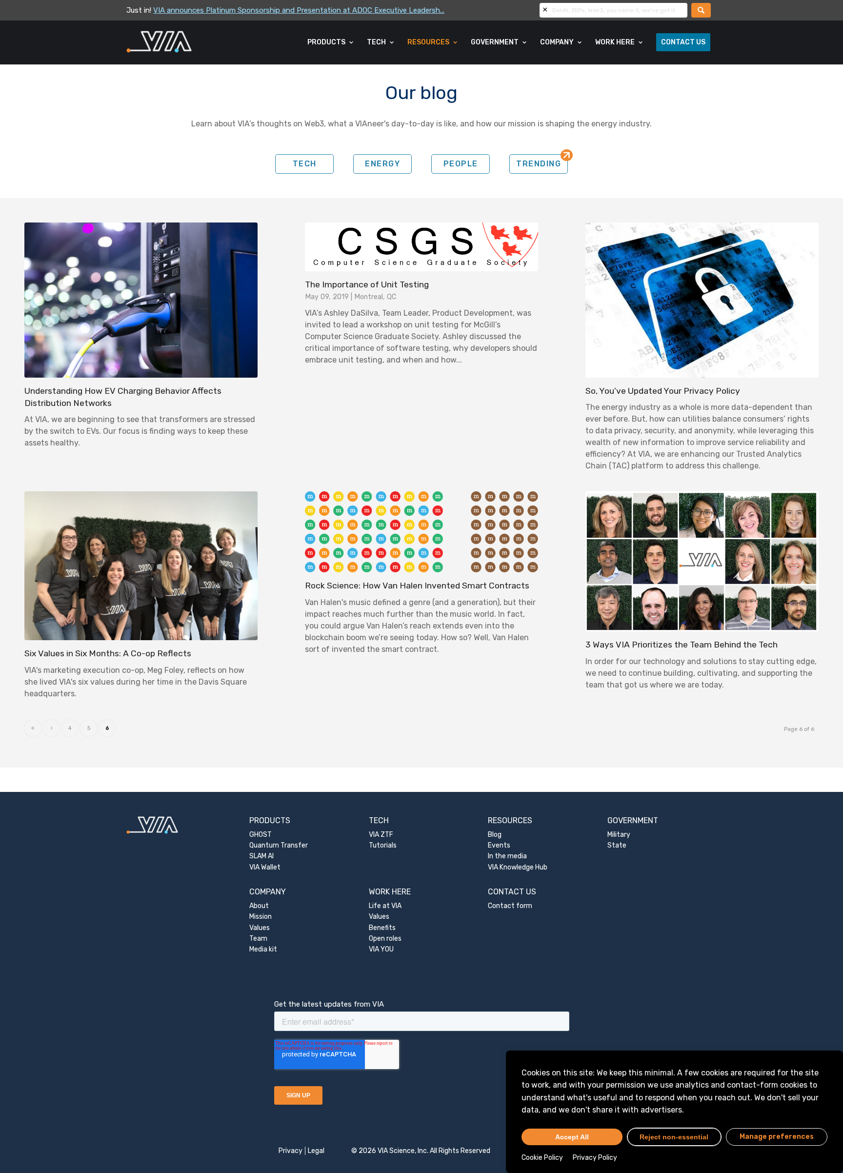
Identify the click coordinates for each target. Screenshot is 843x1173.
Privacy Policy (595, 1157)
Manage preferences (777, 1137)
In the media (507, 856)
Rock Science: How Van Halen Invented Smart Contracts (417, 585)
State (616, 845)
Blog (495, 834)
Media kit (263, 949)
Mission (260, 916)
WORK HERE (390, 891)
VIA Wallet (265, 867)
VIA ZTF (381, 834)
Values (259, 928)
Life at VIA (385, 906)
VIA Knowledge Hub (517, 867)
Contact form (510, 906)
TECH (305, 163)
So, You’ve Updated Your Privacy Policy (662, 391)
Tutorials (383, 845)
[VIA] (191, 42)
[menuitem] (331, 42)
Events (499, 845)
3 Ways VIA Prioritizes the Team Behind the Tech (681, 644)
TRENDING (538, 163)
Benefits (382, 928)
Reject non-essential (674, 1137)
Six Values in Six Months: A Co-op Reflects (107, 653)
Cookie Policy (542, 1157)
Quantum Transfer (278, 845)
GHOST (260, 834)
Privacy (290, 1151)
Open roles (385, 938)
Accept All (572, 1137)
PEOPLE (460, 163)
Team (258, 938)
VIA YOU (381, 949)
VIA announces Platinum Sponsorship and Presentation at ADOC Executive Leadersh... (298, 10)
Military (618, 834)
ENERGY (382, 163)
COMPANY (267, 891)
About (259, 906)
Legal (316, 1151)
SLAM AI (261, 856)
